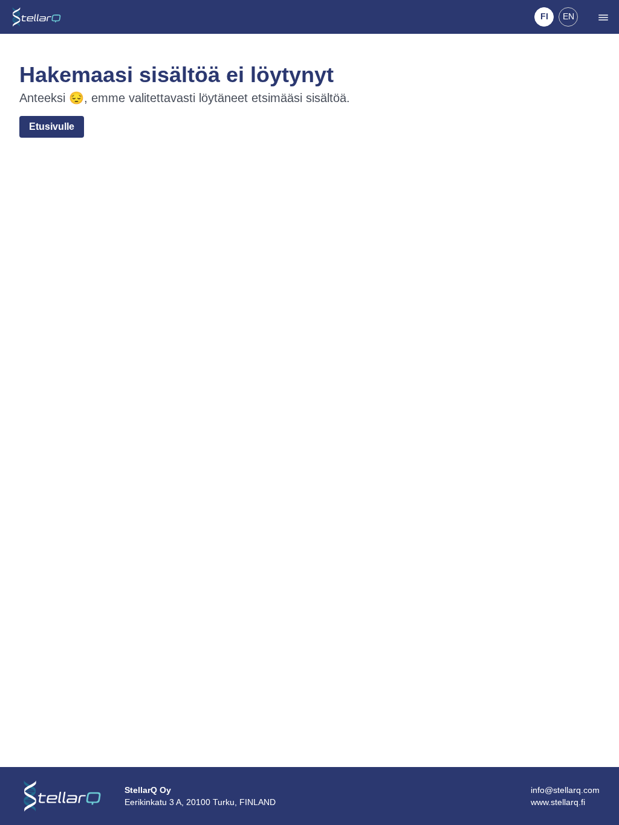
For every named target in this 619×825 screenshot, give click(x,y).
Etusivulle (51, 126)
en (568, 16)
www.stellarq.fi (558, 802)
